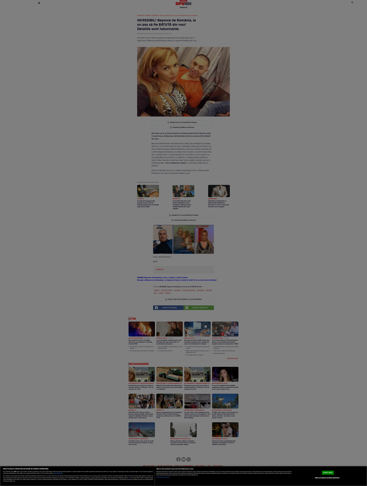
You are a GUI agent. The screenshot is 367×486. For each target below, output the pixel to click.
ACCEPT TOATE (327, 473)
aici (129, 478)
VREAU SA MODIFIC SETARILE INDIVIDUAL (327, 478)
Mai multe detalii (58, 473)
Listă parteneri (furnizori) (163, 477)
